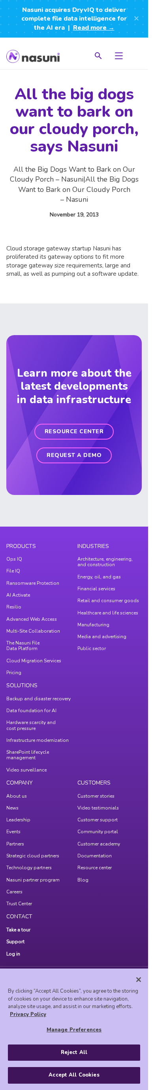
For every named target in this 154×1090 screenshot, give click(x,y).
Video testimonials (98, 808)
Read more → (94, 27)
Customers (94, 783)
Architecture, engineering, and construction (105, 562)
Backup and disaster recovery (38, 699)
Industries (93, 546)
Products (21, 546)
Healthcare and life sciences (107, 613)
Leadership (18, 820)
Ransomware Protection (32, 583)
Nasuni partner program (33, 880)
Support (15, 941)
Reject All (74, 1052)
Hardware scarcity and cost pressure (31, 725)
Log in (13, 954)
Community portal (97, 831)
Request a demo (74, 455)
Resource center (94, 867)
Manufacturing (93, 625)
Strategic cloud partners (32, 856)
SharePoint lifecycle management (27, 755)
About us (16, 796)
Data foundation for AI (31, 710)
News (12, 808)
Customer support (97, 820)
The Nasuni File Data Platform (22, 646)
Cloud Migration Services (33, 661)
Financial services (96, 589)
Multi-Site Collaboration (33, 631)
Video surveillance (26, 770)
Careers (14, 892)
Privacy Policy (28, 1014)
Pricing (13, 672)
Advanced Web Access (31, 619)
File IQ (13, 571)
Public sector (91, 648)
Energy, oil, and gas (99, 577)
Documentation (94, 856)
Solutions (22, 685)
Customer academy (98, 844)
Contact (19, 916)
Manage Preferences (74, 1029)
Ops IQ (14, 559)
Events (13, 831)
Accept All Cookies (74, 1075)
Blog (82, 880)
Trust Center (19, 903)
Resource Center (74, 431)
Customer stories (96, 796)
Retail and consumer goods (108, 600)
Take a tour (18, 930)
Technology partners (29, 867)
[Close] (138, 979)
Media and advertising (101, 636)
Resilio (13, 607)
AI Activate (18, 595)
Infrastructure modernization (37, 740)
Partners (15, 844)
